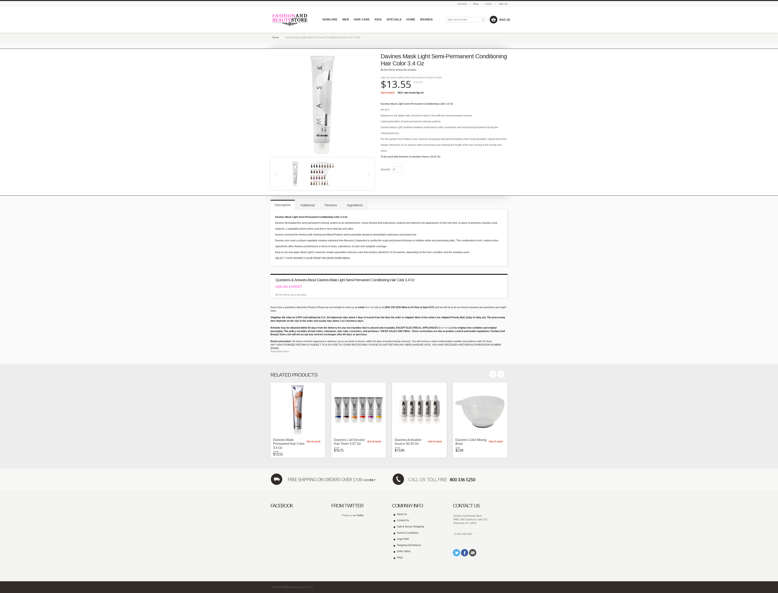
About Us (402, 514)
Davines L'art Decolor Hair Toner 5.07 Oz (349, 441)
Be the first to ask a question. (291, 294)
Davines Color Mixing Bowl (470, 441)
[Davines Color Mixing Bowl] (480, 409)
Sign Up (503, 3)
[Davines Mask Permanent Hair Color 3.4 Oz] (297, 409)
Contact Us (403, 520)
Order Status (404, 551)
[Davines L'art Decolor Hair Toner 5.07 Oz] (358, 409)
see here (444, 327)
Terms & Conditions (407, 532)
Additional (307, 205)
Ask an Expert (289, 287)
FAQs (400, 557)
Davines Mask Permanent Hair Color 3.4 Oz (289, 443)
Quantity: (385, 169)
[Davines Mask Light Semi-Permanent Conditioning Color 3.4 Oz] (295, 173)
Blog (475, 3)
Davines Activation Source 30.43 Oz (408, 441)
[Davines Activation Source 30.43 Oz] (419, 409)
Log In (488, 3)
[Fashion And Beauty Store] (290, 20)
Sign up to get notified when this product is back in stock (411, 77)
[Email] (472, 552)
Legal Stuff (403, 539)
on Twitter (358, 515)
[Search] (484, 20)
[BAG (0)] (493, 19)
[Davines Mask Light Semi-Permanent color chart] (322, 173)
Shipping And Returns (409, 545)
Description (283, 205)
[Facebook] (464, 552)
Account (462, 3)
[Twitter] (456, 552)
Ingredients (355, 205)
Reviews (331, 205)
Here (368, 307)
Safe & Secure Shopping (410, 526)
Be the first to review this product (398, 69)
